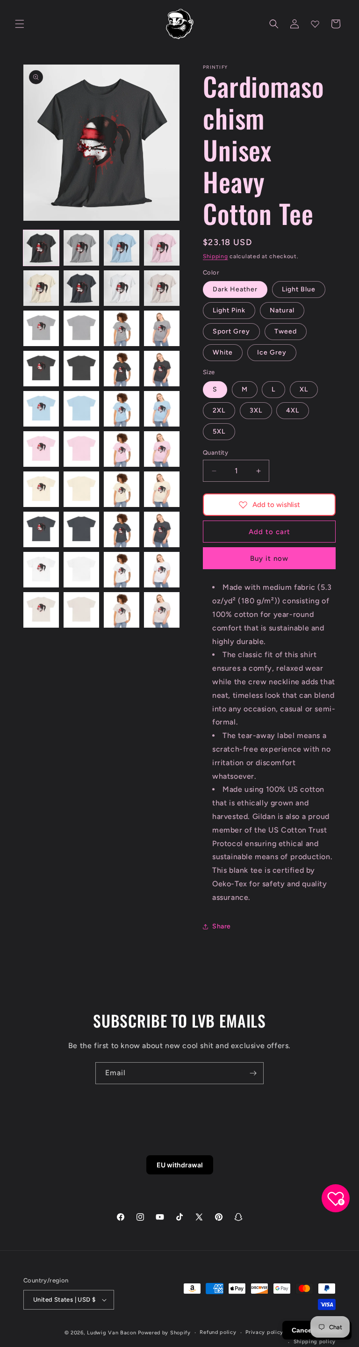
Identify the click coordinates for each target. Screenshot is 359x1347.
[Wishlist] (315, 24)
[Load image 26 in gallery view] (81, 489)
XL (304, 389)
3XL (256, 410)
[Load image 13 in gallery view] (41, 368)
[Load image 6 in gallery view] (81, 288)
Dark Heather (235, 289)
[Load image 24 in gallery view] (162, 449)
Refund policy (218, 1332)
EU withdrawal (180, 1165)
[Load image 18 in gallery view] (81, 409)
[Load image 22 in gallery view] (81, 449)
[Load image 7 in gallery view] (121, 288)
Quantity (215, 452)
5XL (219, 431)
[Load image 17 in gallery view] (41, 409)
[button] (19, 24)
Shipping (215, 256)
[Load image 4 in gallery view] (162, 248)
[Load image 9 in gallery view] (41, 328)
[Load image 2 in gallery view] (81, 248)
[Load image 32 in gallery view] (162, 529)
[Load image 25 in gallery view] (41, 489)
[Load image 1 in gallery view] (41, 248)
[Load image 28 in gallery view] (162, 489)
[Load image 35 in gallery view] (121, 569)
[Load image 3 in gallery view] (121, 248)
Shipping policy (315, 1342)
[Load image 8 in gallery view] (162, 288)
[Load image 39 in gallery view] (121, 610)
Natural (282, 310)
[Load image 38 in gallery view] (81, 610)
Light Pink (229, 310)
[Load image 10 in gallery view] (81, 328)
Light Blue (299, 289)
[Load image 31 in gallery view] (121, 529)
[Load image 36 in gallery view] (162, 569)
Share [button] (221, 926)
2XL (219, 410)
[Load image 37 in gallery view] (41, 610)
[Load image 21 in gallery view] (41, 449)
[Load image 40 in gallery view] (162, 610)
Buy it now (269, 558)
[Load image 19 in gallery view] (121, 409)
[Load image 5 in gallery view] (41, 288)
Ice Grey (272, 352)
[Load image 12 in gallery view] (162, 328)
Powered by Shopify (164, 1333)
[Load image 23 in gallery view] (121, 449)
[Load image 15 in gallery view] (121, 368)
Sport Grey (231, 331)
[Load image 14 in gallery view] (81, 368)
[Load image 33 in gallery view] (41, 569)
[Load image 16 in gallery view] (162, 368)
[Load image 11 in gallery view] (121, 328)
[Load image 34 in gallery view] (81, 569)
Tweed (285, 331)
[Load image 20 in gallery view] (162, 409)
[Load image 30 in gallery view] (81, 529)
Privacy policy (264, 1332)
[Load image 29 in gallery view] (41, 529)
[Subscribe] (253, 1073)
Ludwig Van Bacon (111, 1333)
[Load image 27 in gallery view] (121, 489)
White (223, 352)
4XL (292, 410)
